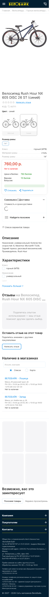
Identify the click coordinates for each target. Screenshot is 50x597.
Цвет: (5, 111)
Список (17, 370)
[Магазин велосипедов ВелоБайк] (18, 4)
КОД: (4, 106)
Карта (32, 370)
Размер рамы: (9, 139)
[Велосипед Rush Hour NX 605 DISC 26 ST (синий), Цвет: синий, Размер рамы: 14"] (24, 34)
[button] (26, 190)
